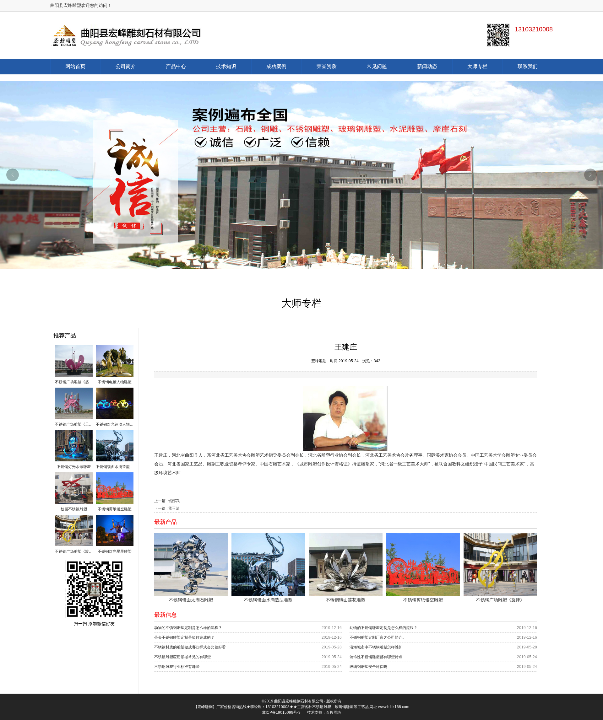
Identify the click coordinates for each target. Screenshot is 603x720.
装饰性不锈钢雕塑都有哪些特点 (376, 657)
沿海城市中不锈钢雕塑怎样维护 (376, 647)
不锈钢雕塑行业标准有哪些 (176, 666)
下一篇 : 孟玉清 (167, 508)
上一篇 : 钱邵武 (167, 501)
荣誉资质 (327, 66)
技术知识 (226, 66)
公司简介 (126, 66)
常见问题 (377, 66)
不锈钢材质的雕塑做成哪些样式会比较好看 (190, 647)
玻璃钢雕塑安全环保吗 (368, 666)
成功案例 (276, 66)
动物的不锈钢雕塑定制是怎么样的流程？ (188, 628)
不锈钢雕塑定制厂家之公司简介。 (378, 637)
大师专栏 (477, 66)
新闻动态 (427, 66)
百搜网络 (333, 712)
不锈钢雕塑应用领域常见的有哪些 (182, 657)
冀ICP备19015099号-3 (281, 712)
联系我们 (528, 66)
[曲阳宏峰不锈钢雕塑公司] (176, 35)
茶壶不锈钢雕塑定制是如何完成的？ (184, 637)
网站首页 (75, 66)
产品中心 (176, 66)
